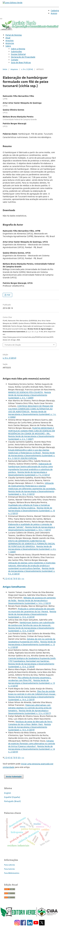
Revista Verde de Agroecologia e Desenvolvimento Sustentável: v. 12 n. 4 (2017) (29, 712)
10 (19, 578)
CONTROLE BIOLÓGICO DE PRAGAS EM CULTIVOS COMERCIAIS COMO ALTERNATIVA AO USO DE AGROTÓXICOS (30, 409)
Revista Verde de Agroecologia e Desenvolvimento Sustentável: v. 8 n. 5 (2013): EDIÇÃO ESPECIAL (31, 455)
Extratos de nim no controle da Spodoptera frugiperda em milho (31, 640)
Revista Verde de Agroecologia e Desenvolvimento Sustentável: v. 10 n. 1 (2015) (31, 528)
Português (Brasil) (12, 801)
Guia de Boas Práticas (21, 62)
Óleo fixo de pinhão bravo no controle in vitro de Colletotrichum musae (32, 692)
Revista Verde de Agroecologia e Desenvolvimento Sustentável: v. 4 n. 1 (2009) (29, 395)
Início (5, 69)
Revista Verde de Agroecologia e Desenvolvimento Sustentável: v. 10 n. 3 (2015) (31, 492)
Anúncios (9, 43)
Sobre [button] (8, 46)
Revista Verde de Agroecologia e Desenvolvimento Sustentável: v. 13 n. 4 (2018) (32, 614)
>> (23, 578)
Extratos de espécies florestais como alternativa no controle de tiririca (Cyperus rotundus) (31, 743)
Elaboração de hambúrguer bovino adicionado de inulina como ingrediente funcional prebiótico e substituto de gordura (30, 467)
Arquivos (9, 40)
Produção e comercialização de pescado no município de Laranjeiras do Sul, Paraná (31, 610)
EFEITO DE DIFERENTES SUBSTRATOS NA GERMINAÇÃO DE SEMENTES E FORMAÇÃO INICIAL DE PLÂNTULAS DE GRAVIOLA (31, 544)
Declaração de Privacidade (23, 57)
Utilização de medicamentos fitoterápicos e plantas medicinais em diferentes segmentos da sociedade (32, 486)
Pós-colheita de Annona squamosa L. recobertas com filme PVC (29, 679)
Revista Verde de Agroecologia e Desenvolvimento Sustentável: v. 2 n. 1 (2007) (31, 437)
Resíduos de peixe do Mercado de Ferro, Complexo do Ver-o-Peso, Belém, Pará (30, 723)
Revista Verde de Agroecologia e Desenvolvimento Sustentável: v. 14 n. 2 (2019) (29, 602)
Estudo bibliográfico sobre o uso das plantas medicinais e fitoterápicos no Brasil (28, 451)
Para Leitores (9, 865)
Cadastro (55, 10)
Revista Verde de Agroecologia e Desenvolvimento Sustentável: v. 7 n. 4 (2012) (29, 473)
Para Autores (9, 869)
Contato (14, 59)
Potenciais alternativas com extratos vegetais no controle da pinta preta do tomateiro (29, 708)
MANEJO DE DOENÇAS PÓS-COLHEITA (25, 392)
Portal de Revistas (13, 35)
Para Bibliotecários (11, 873)
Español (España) (12, 797)
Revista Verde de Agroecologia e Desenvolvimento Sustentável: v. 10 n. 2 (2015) (31, 511)
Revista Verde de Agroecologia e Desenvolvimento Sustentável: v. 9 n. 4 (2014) (31, 571)
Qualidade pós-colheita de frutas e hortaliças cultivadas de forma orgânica (29, 506)
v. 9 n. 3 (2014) (27, 69)
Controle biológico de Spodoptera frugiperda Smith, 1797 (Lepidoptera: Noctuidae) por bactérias (32, 659)
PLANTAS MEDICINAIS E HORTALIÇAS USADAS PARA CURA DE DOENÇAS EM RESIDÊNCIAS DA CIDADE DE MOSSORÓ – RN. (31, 431)
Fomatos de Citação (13, 345)
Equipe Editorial (18, 54)
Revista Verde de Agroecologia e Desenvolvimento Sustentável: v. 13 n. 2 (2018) (32, 644)
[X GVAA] (42, 924)
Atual (7, 37)
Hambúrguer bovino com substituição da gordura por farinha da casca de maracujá (31, 623)
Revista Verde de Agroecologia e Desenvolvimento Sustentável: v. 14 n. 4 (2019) (29, 727)
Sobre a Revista (18, 48)
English (7, 793)
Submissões (16, 51)
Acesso (54, 13)
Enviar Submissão (14, 776)
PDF (8, 295)
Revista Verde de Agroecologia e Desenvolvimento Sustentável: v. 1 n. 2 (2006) (32, 414)
